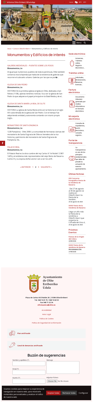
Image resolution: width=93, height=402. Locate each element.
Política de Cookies (46, 319)
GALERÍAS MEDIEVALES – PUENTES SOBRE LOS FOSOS (30, 65)
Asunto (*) (16, 378)
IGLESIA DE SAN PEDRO (17, 84)
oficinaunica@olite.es (46, 305)
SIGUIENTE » (46, 167)
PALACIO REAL (13, 147)
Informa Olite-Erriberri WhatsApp (21, 2)
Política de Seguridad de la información (46, 323)
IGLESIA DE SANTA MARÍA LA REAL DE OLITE (26, 103)
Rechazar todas (69, 393)
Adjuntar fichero (52, 377)
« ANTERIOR (25, 167)
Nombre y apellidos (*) (20, 360)
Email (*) (15, 369)
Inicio (9, 48)
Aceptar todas (53, 393)
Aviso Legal (46, 314)
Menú (78, 42)
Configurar (83, 393)
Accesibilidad (46, 310)
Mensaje (49, 360)
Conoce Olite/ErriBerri (21, 48)
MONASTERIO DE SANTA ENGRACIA (22, 125)
